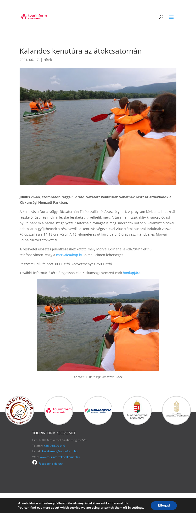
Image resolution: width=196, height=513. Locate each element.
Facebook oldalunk (50, 464)
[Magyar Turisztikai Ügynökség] (176, 423)
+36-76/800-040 (54, 446)
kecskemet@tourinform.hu (59, 451)
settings (137, 508)
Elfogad (164, 505)
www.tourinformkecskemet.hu (60, 457)
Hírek (48, 59)
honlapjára (131, 272)
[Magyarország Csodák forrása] (98, 423)
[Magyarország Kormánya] (137, 423)
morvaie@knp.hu (69, 255)
